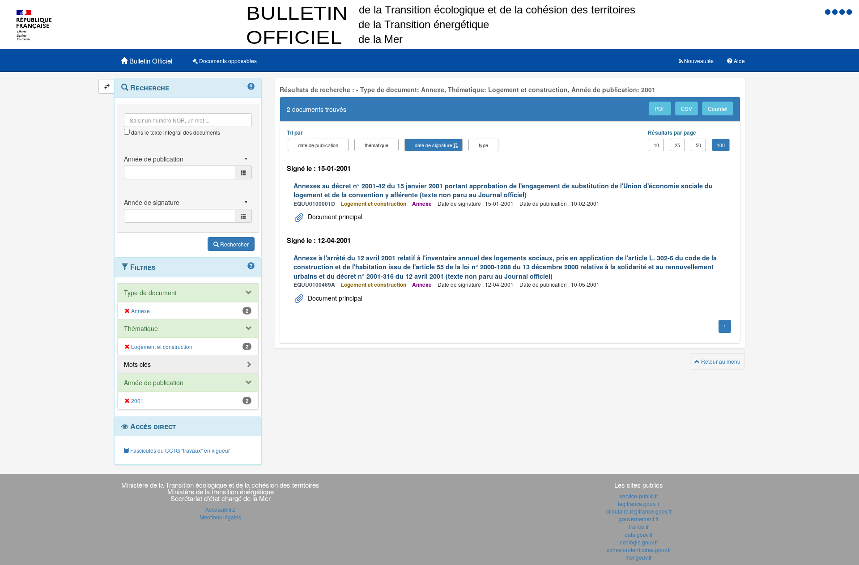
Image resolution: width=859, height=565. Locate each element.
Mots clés (137, 364)
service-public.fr (639, 496)
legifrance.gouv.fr (638, 503)
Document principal (334, 216)
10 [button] (656, 145)
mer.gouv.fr (638, 557)
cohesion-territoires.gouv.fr (639, 549)
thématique (376, 145)
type (483, 145)
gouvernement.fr (639, 519)
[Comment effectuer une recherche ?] (251, 86)
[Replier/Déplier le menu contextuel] (106, 86)
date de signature (433, 145)
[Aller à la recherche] (842, 11)
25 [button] (677, 145)
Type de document (150, 292)
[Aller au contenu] (835, 11)
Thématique (141, 328)
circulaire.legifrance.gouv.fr (639, 511)
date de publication (318, 145)
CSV (686, 108)
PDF (660, 108)
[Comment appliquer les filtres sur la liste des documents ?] (251, 266)
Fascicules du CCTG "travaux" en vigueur (179, 450)
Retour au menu (720, 361)
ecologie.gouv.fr (639, 542)
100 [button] (721, 145)
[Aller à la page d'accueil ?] (849, 11)
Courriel (717, 108)
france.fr (639, 526)
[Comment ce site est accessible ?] (828, 11)
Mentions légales (220, 517)
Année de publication (153, 382)
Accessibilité (220, 509)
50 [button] (698, 145)
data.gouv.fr (639, 534)
